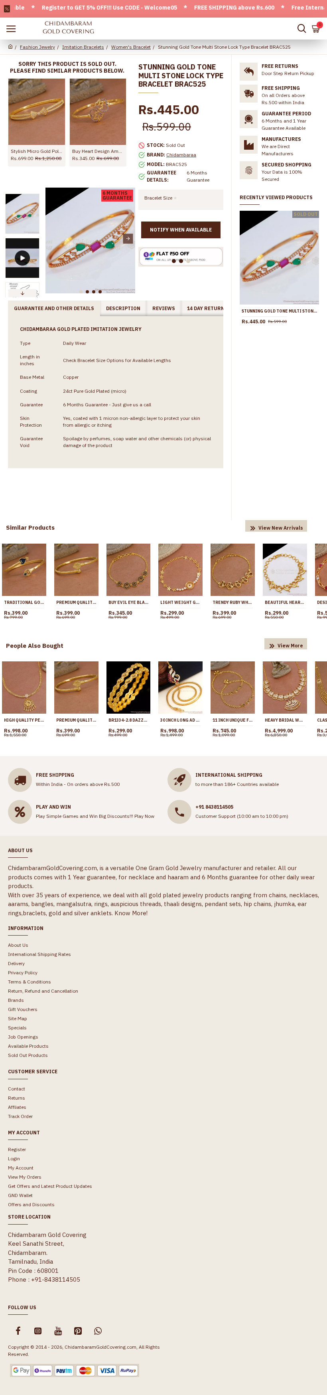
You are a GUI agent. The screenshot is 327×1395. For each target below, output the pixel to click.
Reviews (163, 308)
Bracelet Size (158, 198)
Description (123, 308)
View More (290, 646)
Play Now (144, 816)
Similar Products (30, 527)
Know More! (131, 913)
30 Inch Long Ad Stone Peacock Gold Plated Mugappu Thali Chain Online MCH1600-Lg (180, 720)
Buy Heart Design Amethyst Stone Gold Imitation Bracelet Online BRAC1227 (98, 151)
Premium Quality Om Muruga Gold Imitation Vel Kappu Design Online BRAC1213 (76, 602)
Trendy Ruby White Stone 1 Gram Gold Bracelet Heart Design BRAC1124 (233, 602)
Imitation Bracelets (83, 47)
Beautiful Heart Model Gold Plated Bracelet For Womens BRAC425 (285, 602)
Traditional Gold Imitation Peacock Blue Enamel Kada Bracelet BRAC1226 (24, 602)
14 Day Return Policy (215, 308)
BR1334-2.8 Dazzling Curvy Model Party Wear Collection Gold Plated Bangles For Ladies (128, 720)
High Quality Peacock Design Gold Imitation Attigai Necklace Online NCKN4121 (24, 720)
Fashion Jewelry (37, 47)
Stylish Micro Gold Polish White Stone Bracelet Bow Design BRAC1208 (37, 151)
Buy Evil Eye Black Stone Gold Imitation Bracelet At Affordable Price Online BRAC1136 (128, 602)
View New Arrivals (280, 528)
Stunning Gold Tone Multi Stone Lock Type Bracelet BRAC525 (279, 311)
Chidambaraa (181, 155)
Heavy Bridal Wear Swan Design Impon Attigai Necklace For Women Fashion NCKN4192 (285, 720)
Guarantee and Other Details (54, 308)
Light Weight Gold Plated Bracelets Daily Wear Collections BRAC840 (180, 602)
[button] (52, 238)
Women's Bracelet (131, 47)
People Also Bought (34, 645)
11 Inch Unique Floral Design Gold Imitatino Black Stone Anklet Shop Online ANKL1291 (233, 720)
